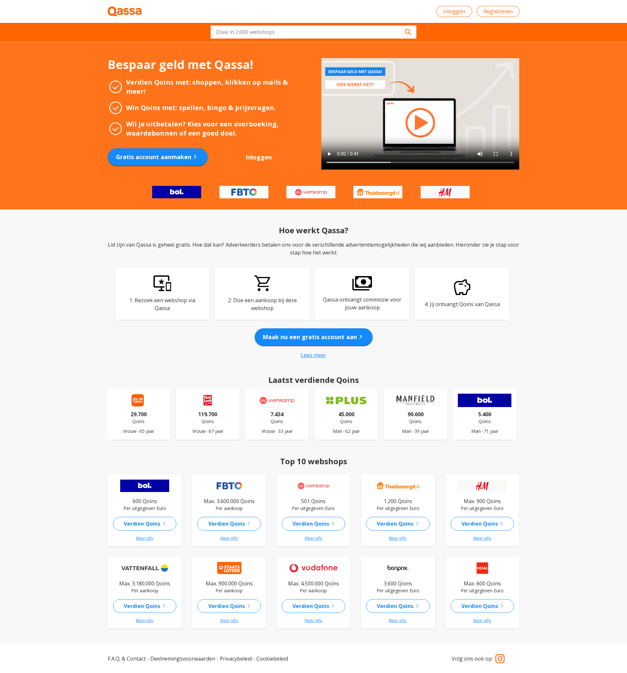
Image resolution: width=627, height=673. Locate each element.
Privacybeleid (236, 658)
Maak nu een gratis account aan (314, 336)
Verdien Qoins (146, 523)
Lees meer (313, 355)
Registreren (498, 11)
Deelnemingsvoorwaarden (182, 658)
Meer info (144, 538)
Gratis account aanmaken (157, 156)
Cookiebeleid (272, 658)
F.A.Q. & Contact (127, 658)
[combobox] (313, 32)
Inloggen (454, 11)
